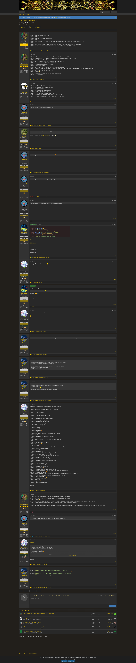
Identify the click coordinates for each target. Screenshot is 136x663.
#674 (115, 358)
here (56, 17)
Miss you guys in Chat (29, 618)
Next (38, 27)
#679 (115, 539)
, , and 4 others (40, 377)
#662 (115, 54)
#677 (115, 494)
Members (69, 12)
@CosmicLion (45, 135)
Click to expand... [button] (73, 555)
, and (38, 79)
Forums (22, 12)
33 (30, 27)
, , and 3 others (42, 125)
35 (34, 27)
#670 (115, 261)
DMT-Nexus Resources (46, 12)
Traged (112, 614)
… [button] (26, 27)
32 (28, 27)
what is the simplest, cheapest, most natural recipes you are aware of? (43, 627)
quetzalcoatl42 (26, 619)
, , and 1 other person (43, 50)
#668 (115, 200)
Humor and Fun (36, 615)
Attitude (57, 12)
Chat (76, 12)
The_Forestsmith (26, 632)
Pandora (25, 615)
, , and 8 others (41, 172)
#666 (115, 152)
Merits (81, 12)
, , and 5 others (42, 536)
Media (36, 12)
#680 (115, 568)
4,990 (27, 148)
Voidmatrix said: (34, 288)
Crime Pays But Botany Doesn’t (32, 622)
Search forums (28, 14)
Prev (22, 27)
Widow (24, 628)
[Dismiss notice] (115, 17)
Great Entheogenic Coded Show (32, 631)
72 (27, 97)
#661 (115, 32)
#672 (115, 310)
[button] (33, 12)
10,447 (27, 355)
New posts (21, 14)
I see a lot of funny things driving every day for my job (38, 613)
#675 (115, 381)
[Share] (113, 33)
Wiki (63, 12)
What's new (29, 12)
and (36, 148)
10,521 (27, 282)
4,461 (27, 246)
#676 (115, 404)
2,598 (27, 51)
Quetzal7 (111, 628)
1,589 (27, 125)
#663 (115, 83)
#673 (115, 335)
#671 (115, 286)
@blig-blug (32, 542)
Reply (115, 48)
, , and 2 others (40, 257)
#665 (115, 129)
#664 (115, 104)
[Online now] (24, 135)
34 (32, 27)
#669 (115, 224)
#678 (115, 515)
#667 (115, 176)
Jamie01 (25, 623)
